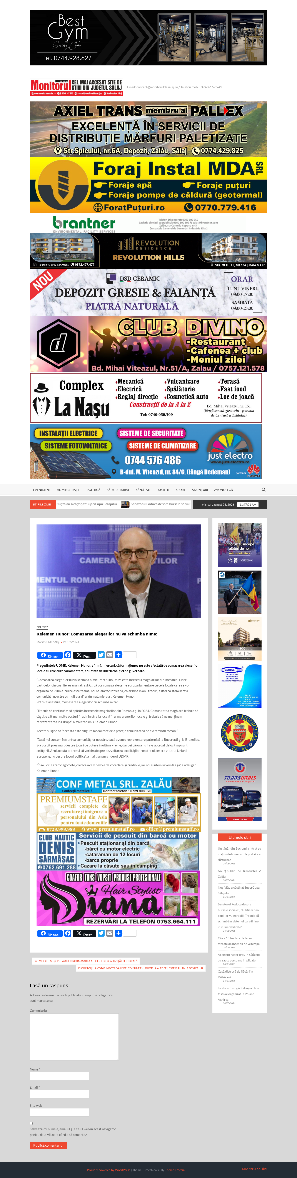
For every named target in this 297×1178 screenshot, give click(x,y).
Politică (93, 490)
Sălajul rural (118, 490)
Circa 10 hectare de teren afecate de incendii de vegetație (239, 941)
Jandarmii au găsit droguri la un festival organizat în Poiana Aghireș (239, 993)
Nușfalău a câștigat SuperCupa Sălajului (239, 890)
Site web (36, 1105)
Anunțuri (200, 490)
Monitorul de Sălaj (48, 642)
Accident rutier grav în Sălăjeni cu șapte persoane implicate (239, 957)
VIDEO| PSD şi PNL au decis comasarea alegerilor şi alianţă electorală (88, 961)
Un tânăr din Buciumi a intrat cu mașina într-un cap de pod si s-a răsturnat (239, 854)
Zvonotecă (223, 490)
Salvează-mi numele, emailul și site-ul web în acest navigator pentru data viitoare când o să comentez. (73, 1132)
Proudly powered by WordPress (108, 1170)
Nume (35, 1069)
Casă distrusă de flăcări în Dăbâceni (235, 974)
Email (35, 1087)
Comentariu (39, 1010)
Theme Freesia (175, 1170)
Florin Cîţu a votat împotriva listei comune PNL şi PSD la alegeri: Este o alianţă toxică (138, 968)
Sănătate (143, 490)
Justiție (163, 490)
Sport (180, 490)
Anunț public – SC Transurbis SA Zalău (239, 873)
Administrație (68, 490)
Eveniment (42, 490)
